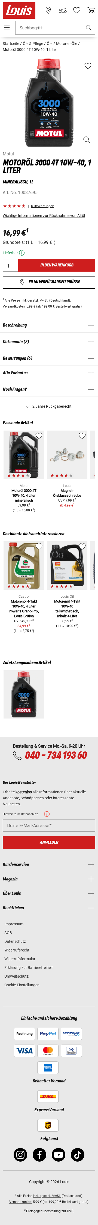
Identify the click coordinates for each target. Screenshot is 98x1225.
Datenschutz (15, 941)
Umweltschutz (16, 976)
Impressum (13, 924)
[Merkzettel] (77, 10)
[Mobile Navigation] (7, 27)
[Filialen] (48, 10)
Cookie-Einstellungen (21, 985)
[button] (88, 28)
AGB (8, 933)
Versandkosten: (14, 306)
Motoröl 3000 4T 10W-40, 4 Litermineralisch (23, 495)
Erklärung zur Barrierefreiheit (28, 967)
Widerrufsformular (19, 959)
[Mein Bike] (63, 10)
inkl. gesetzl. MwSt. (34, 300)
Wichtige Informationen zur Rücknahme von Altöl (44, 215)
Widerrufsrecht (16, 950)
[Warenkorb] (91, 10)
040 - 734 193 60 (56, 755)
